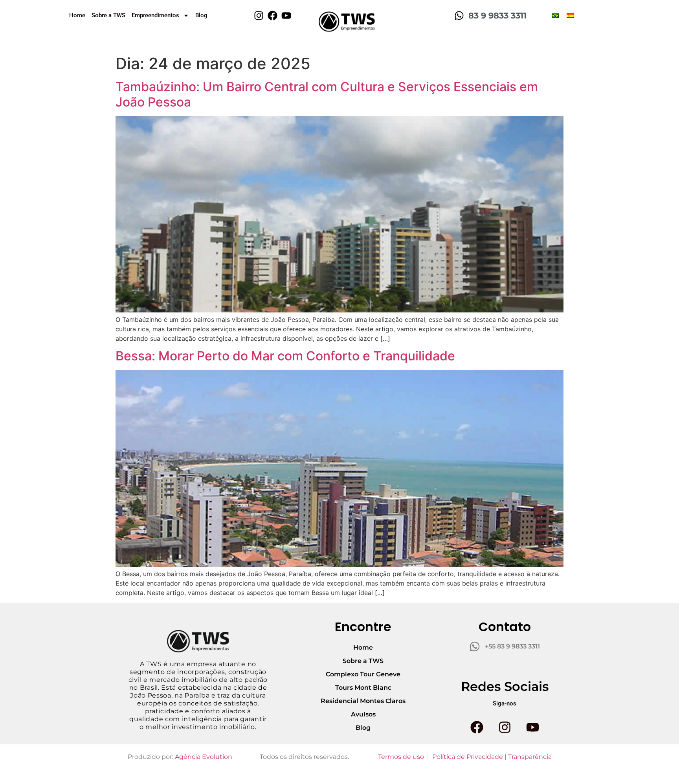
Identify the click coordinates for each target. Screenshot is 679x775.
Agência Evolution (203, 756)
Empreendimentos (155, 15)
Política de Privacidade (467, 756)
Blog (201, 15)
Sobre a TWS (108, 15)
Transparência (530, 756)
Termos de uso (401, 756)
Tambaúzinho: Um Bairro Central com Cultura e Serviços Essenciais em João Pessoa (327, 94)
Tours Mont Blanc (363, 687)
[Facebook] (272, 15)
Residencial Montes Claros (363, 701)
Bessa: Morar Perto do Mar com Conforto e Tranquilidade (285, 356)
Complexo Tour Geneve (363, 674)
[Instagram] (259, 15)
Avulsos (363, 714)
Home (77, 15)
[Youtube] (286, 15)
